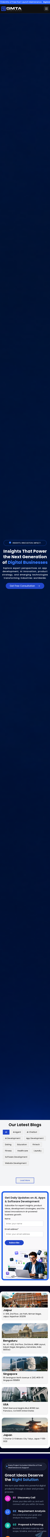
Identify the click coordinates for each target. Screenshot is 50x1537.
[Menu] (46, 8)
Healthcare (22, 1150)
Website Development (16, 1163)
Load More (25, 1180)
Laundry (37, 1150)
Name (7, 1218)
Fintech (36, 1144)
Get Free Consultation (22, 585)
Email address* (12, 1229)
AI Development (12, 1138)
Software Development (16, 1157)
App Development (35, 1138)
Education (22, 1144)
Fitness (8, 1150)
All (6, 1132)
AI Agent (17, 1132)
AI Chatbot (32, 1132)
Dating (8, 1144)
